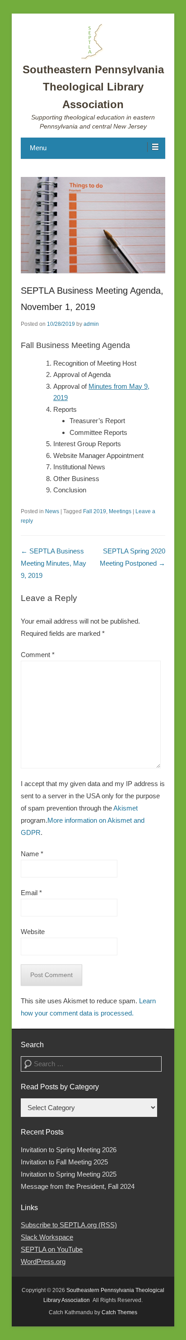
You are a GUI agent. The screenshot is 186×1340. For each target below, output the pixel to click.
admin (91, 324)
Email (31, 893)
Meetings (120, 511)
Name (32, 854)
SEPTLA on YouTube (52, 1249)
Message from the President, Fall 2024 (78, 1186)
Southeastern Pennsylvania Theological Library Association (93, 86)
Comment (38, 654)
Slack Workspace (47, 1237)
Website (33, 931)
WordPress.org (43, 1261)
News (52, 511)
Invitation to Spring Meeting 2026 (68, 1150)
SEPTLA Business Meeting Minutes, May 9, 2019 (53, 563)
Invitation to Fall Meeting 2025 (64, 1162)
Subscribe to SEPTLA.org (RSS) (69, 1225)
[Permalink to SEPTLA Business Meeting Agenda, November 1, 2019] (93, 225)
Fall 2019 (94, 511)
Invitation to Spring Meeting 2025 (68, 1174)
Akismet (125, 808)
